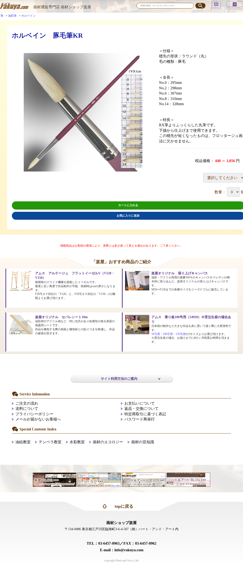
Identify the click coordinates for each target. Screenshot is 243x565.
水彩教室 (77, 442)
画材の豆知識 (142, 442)
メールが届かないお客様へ (38, 419)
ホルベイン (28, 15)
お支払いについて (139, 403)
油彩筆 (12, 15)
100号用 (168, 334)
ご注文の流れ (26, 403)
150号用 (181, 334)
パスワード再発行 (139, 419)
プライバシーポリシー (34, 414)
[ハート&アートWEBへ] (144, 479)
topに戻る (124, 506)
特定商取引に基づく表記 (145, 414)
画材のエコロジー (108, 442)
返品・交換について (141, 409)
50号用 (155, 334)
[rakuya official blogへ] (54, 479)
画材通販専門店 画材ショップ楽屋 (62, 7)
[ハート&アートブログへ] (188, 479)
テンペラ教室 (50, 442)
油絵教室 (23, 442)
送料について (26, 409)
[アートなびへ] (99, 479)
